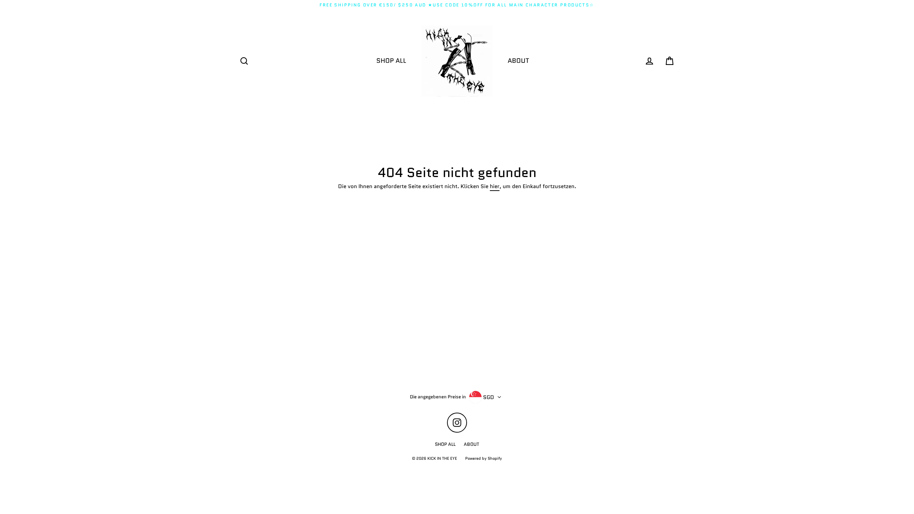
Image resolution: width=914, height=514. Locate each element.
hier (494, 186)
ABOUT (518, 60)
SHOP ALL (391, 60)
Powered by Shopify (483, 458)
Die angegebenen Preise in (438, 397)
